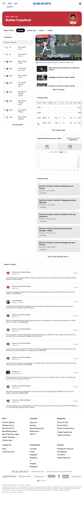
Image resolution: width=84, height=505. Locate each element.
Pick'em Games (8, 422)
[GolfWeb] (42, 481)
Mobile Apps (7, 440)
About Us (33, 422)
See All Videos (58, 89)
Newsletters (62, 452)
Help (4, 449)
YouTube (33, 449)
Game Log (31, 30)
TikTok (32, 452)
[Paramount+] (39, 476)
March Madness (8, 437)
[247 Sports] (9, 476)
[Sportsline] (25, 476)
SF (10, 47)
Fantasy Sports (8, 425)
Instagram (34, 455)
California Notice (63, 435)
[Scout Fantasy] (77, 476)
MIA (10, 62)
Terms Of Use (62, 422)
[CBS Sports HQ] (37, 471)
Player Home (9, 30)
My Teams (61, 455)
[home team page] (7, 47)
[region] (58, 48)
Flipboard (33, 467)
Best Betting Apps (9, 431)
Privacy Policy (62, 425)
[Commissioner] (54, 476)
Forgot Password (63, 458)
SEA (10, 117)
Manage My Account (65, 449)
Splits (41, 30)
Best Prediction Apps (10, 434)
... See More (42, 193)
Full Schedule (17, 125)
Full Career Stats (58, 130)
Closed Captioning (64, 432)
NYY (10, 83)
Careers (33, 425)
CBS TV (33, 434)
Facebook (33, 458)
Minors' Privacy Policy (65, 428)
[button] (4, 3)
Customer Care (8, 452)
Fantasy (21, 30)
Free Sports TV (8, 428)
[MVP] (65, 475)
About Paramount (37, 428)
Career (50, 30)
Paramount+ (34, 431)
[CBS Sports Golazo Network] (59, 471)
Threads (33, 464)
